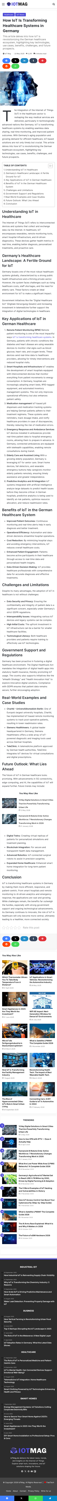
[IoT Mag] (17, 4)
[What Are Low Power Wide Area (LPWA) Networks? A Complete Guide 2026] (9, 1167)
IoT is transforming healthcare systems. (32, 337)
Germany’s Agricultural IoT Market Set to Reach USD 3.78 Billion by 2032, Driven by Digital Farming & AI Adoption (36, 1178)
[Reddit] (6, 66)
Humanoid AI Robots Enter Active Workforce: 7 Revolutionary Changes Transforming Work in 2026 (35, 819)
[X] (15, 60)
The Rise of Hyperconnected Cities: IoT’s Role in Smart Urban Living (13, 1103)
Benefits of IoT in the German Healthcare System (26, 185)
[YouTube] (31, 1471)
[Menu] (3, 5)
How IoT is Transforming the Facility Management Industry (13, 1072)
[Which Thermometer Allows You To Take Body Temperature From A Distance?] (14, 967)
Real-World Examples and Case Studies (25, 197)
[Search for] (53, 5)
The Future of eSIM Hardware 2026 (34, 1235)
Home (8, 1491)
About (15, 1491)
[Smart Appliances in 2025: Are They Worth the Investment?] (14, 999)
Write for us (46, 1491)
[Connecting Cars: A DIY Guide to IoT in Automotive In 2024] (42, 1089)
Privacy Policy (33, 1491)
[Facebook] (6, 60)
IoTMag (22, 1482)
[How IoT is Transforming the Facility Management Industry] (14, 1060)
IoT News (20, 15)
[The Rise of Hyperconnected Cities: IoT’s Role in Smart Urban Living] (14, 1089)
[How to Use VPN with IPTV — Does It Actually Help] (9, 1143)
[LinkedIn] (24, 60)
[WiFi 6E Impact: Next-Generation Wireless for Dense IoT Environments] (42, 1000)
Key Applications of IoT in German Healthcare (28, 180)
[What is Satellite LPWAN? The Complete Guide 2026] (42, 1031)
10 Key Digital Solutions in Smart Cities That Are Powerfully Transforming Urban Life (36, 803)
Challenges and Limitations (19, 190)
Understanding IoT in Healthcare (21, 169)
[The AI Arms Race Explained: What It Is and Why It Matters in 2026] (9, 1227)
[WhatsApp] (15, 66)
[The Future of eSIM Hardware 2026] (9, 1239)
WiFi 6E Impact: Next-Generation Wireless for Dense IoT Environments (41, 1014)
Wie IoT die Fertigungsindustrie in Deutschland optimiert (12, 1043)
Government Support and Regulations (25, 193)
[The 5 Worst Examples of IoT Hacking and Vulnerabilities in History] (9, 1192)
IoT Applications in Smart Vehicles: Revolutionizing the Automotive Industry (41, 979)
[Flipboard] (34, 1471)
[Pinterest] (42, 60)
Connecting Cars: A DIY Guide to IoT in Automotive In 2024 (42, 1101)
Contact (23, 1491)
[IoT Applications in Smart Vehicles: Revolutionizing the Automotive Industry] (42, 967)
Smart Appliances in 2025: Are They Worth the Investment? (14, 1011)
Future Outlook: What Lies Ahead (22, 200)
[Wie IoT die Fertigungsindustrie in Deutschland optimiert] (14, 1031)
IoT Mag (8, 54)
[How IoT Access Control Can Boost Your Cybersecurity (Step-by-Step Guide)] (9, 1204)
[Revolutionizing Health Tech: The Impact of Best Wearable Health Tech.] (42, 1060)
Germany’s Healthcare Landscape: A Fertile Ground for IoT (27, 175)
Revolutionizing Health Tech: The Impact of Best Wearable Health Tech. (41, 1072)
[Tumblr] (33, 60)
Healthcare (8, 15)
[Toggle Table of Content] (49, 166)
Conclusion (11, 203)
